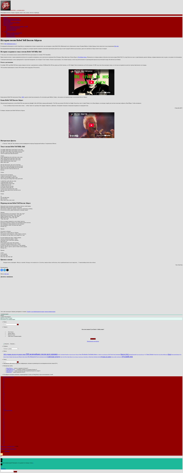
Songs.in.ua (9, 372)
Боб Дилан (110, 354)
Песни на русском (7, 410)
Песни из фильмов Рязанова (13, 27)
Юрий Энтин (91, 356)
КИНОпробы (165, 354)
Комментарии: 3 (13, 43)
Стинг (61, 356)
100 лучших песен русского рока (11, 18)
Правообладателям (10, 36)
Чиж (66, 356)
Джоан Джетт (11, 333)
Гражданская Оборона (140, 354)
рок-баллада (119, 356)
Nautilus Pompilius (72, 354)
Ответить (3, 468)
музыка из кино (106, 357)
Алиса (99, 354)
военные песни (97, 356)
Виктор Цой (124, 354)
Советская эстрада (53, 357)
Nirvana (77, 354)
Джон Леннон (150, 354)
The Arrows (11, 332)
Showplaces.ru (9, 370)
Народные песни (16, 356)
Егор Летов (161, 354)
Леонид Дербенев (9, 356)
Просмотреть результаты (93, 341)
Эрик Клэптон (80, 356)
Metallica (67, 354)
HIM (23, 97)
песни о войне (113, 356)
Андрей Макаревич (104, 354)
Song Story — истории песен (18, 10)
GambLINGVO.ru (10, 369)
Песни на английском (8, 377)
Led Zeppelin (62, 354)
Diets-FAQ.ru (9, 368)
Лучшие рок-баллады (11, 29)
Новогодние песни (8, 24)
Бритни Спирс (11, 334)
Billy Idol (6, 43)
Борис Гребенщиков (116, 354)
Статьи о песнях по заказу (12, 34)
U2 (97, 354)
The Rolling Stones (82, 57)
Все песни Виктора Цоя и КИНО (11, 22)
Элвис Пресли (70, 356)
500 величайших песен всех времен (12, 20)
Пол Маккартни (32, 356)
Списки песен (6, 25)
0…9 (4, 409)
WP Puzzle (7, 451)
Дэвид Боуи (156, 354)
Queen (80, 354)
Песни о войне (7, 21)
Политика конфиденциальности (14, 33)
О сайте (5, 31)
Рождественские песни (41, 356)
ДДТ (145, 354)
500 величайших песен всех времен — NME (17, 26)
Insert (15, 471)
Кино (169, 354)
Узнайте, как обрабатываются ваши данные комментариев (41, 311)
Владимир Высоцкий (132, 354)
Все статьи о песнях (11, 30)
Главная (5, 17)
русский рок (127, 356)
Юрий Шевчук (86, 356)
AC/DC (59, 354)
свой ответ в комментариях (14, 336)
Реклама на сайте (10, 35)
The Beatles (85, 354)
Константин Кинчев (175, 354)
